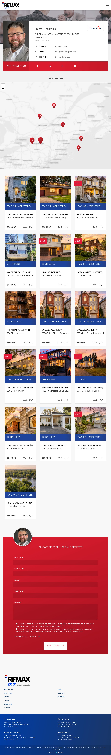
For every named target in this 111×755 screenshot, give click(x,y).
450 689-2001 (61, 46)
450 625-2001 (13, 726)
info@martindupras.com (65, 52)
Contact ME (53, 646)
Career (7, 708)
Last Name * (19, 569)
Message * (18, 602)
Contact (61, 693)
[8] (32, 143)
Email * (17, 580)
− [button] (3, 88)
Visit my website (15, 66)
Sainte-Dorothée (62, 57)
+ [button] (3, 85)
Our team (8, 693)
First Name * (19, 558)
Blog (59, 689)
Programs (8, 704)
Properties (8, 689)
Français (61, 697)
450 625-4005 (66, 726)
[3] (40, 143)
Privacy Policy (21, 636)
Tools (6, 700)
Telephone (18, 591)
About (6, 697)
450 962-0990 (66, 740)
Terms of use (34, 636)
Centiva (59, 752)
